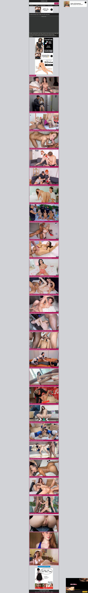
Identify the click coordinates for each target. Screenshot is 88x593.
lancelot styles (35, 33)
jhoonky (44, 33)
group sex (46, 34)
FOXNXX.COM (44, 1)
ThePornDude (43, 5)
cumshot (38, 34)
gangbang (42, 34)
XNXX (37, 5)
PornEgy (56, 5)
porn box (31, 36)
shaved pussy (32, 35)
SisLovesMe (50, 5)
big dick (32, 34)
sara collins (40, 33)
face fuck (42, 35)
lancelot (52, 33)
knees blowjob (37, 35)
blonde (36, 34)
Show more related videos (44, 566)
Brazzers (31, 5)
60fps (58, 33)
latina (53, 34)
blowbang (46, 35)
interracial (50, 34)
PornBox (30, 33)
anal (30, 34)
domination (50, 35)
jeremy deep (48, 33)
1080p (55, 33)
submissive (54, 35)
